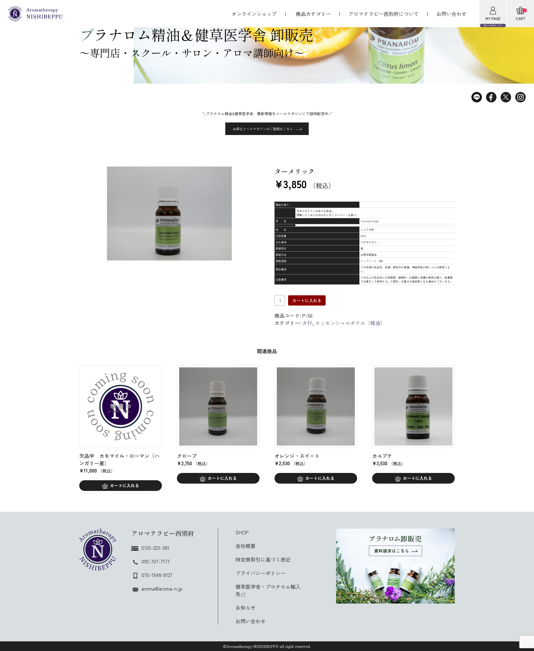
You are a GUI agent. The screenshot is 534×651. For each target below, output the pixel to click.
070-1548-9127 (156, 574)
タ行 (307, 322)
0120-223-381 (155, 547)
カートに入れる (306, 300)
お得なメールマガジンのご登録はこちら (263, 128)
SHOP (242, 532)
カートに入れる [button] (222, 478)
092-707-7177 (155, 561)
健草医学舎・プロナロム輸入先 (268, 590)
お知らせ (246, 607)
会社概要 (246, 545)
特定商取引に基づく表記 (263, 559)
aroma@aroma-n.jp (161, 588)
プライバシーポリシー (261, 573)
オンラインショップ (254, 13)
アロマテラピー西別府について (384, 13)
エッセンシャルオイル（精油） (350, 322)
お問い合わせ (451, 13)
